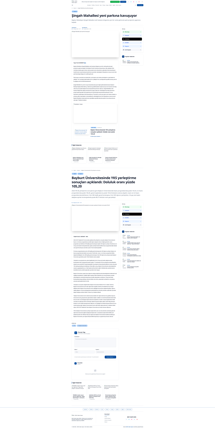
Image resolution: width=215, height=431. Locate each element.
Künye (106, 416)
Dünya (104, 5)
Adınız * (75, 349)
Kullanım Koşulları (108, 420)
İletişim (106, 421)
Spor (101, 5)
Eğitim (110, 5)
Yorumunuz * (77, 336)
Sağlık (114, 5)
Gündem (89, 5)
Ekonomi (97, 5)
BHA (85, 62)
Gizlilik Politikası (108, 418)
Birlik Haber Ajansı (129, 426)
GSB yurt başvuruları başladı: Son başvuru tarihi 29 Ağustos (93, 1)
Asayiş (107, 5)
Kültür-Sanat (118, 5)
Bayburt (75, 8)
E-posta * (97, 349)
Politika (93, 5)
